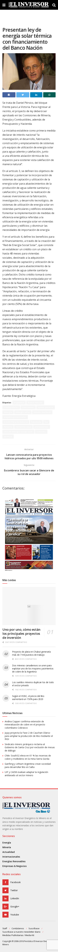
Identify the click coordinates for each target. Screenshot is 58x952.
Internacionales (11, 856)
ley (46, 422)
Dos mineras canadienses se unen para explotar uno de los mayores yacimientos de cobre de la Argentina (32, 668)
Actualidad (8, 851)
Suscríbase (34, 928)
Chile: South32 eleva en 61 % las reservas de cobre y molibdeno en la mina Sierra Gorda (28, 757)
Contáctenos (18, 928)
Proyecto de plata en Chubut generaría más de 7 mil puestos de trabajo (31, 653)
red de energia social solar (18, 431)
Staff (4, 928)
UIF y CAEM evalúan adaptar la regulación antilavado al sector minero (26, 773)
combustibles (11, 407)
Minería (6, 847)
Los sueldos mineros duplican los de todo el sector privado (33, 684)
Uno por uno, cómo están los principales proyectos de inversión (21, 633)
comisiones (28, 407)
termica (8, 436)
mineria (8, 426)
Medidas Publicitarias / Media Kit (18, 935)
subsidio (41, 431)
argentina (19, 402)
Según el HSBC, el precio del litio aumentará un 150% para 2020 (28, 697)
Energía (6, 842)
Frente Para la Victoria (16, 422)
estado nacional (42, 412)
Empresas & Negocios (14, 866)
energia (8, 412)
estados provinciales (15, 417)
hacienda (36, 422)
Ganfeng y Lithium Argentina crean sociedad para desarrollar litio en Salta (28, 765)
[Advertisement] (29, 17)
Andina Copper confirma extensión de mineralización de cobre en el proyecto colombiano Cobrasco (25, 724)
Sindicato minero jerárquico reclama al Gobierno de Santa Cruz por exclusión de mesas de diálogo (30, 747)
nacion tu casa (23, 426)
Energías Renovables (13, 861)
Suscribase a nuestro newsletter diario (21, 931)
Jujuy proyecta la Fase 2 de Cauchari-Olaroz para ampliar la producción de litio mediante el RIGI (29, 736)
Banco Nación (35, 402)
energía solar (23, 412)
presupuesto (41, 426)
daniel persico (45, 407)
